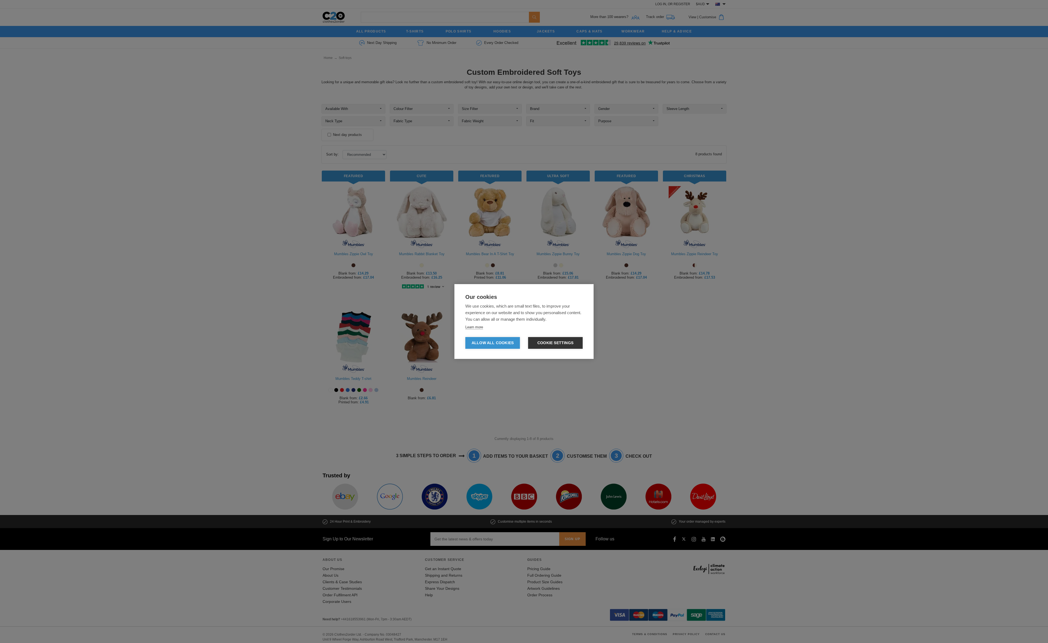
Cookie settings (555, 343)
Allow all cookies (493, 343)
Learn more (474, 327)
